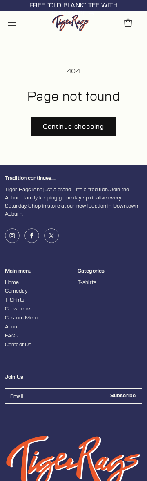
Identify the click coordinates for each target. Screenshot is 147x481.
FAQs (11, 335)
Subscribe (123, 395)
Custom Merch (22, 317)
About (12, 326)
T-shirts (87, 282)
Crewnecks (18, 308)
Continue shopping (73, 127)
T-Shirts (14, 299)
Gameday (16, 291)
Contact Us (18, 344)
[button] (12, 23)
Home (12, 282)
